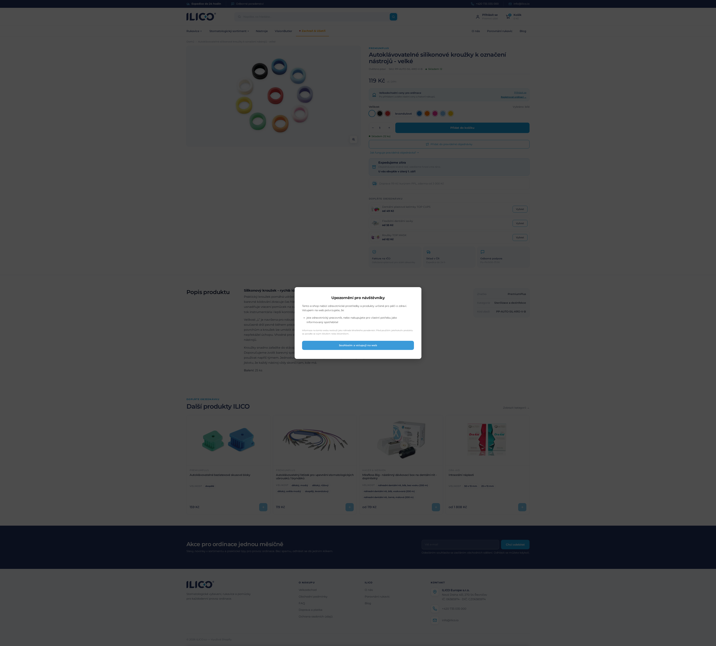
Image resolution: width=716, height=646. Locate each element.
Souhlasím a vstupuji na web (358, 345)
